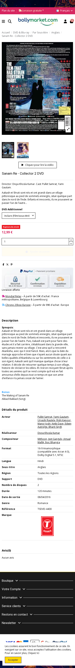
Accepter (13, 660)
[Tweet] (7, 264)
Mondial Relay (13, 296)
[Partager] (3, 264)
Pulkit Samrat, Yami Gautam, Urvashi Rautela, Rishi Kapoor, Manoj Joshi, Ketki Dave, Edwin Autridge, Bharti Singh (54, 422)
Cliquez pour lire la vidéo (39, 165)
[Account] (65, 22)
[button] (3, 22)
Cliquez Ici (33, 653)
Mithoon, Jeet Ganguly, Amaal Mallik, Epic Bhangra (54, 440)
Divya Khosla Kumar (49, 433)
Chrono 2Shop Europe (18, 305)
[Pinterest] (11, 264)
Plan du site (8, 10)
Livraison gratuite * (33, 10)
